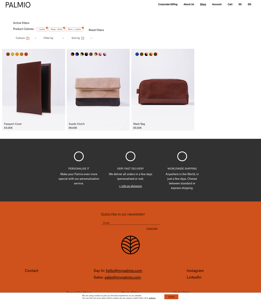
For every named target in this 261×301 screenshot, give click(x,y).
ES (240, 4)
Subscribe (152, 228)
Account (217, 4)
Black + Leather (74, 29)
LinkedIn (194, 277)
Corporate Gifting (168, 4)
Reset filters (96, 30)
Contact (31, 271)
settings (152, 298)
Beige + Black (56, 29)
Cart (230, 4)
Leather (42, 29)
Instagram (195, 271)
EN (249, 4)
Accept (171, 297)
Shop (203, 4)
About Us (189, 4)
